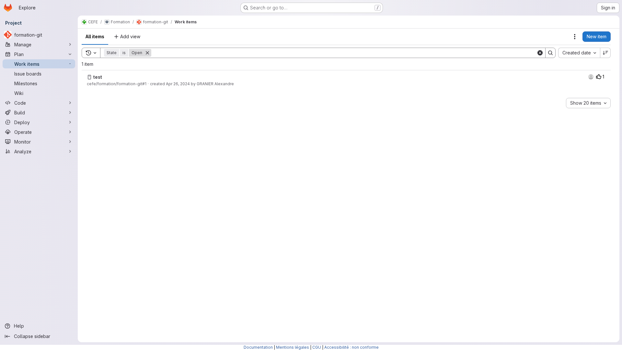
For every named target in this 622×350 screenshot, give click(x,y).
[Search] (550, 53)
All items (95, 36)
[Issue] (89, 77)
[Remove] (147, 53)
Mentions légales (292, 347)
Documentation (258, 347)
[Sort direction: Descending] (605, 53)
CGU (316, 347)
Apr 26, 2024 (178, 83)
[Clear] (540, 53)
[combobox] (579, 53)
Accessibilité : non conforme (351, 347)
